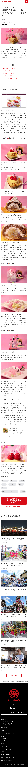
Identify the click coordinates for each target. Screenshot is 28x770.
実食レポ (21, 484)
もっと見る (14, 675)
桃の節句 (4, 487)
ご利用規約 (4, 752)
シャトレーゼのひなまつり (9, 68)
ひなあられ (5, 480)
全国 (14, 24)
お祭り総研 (4, 681)
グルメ (3, 484)
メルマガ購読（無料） (7, 749)
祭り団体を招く (7, 725)
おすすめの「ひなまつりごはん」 (10, 78)
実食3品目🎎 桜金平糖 (8, 75)
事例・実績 (4, 727)
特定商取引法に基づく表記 (8, 757)
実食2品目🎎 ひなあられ (8, 73)
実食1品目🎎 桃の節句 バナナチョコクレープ (13, 70)
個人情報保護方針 (5, 754)
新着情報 (3, 730)
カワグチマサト (5, 19)
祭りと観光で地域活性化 (9, 721)
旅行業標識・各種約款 (7, 760)
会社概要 (5, 738)
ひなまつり (13, 480)
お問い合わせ (4, 746)
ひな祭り (22, 480)
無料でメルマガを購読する (14, 506)
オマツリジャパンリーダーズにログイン (14, 712)
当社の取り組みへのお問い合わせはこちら (14, 500)
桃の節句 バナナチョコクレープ (9, 491)
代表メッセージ (7, 740)
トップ (2, 681)
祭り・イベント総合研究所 (8, 733)
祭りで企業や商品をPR (9, 723)
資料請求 (3, 743)
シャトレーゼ (12, 484)
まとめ (4, 80)
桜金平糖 (23, 491)
